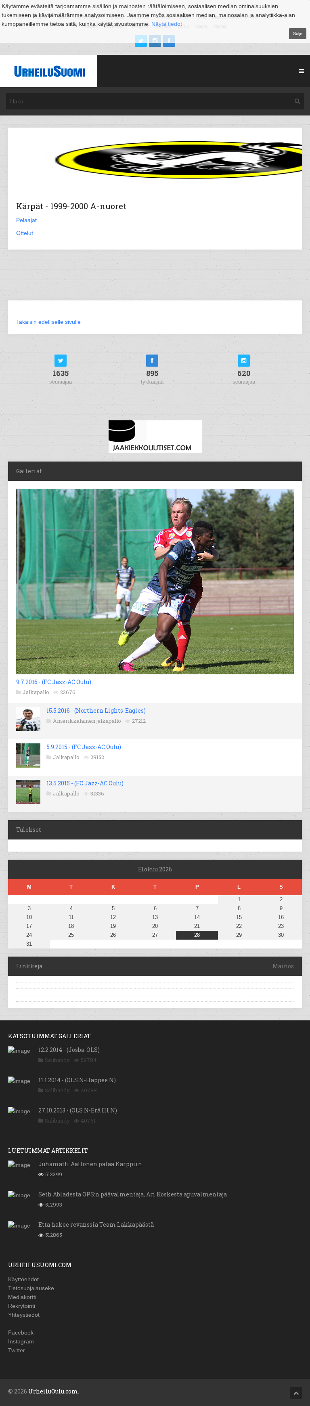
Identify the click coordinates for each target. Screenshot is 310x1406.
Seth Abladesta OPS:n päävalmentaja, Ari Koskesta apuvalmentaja (132, 1194)
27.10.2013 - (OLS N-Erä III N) (77, 1110)
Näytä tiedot (166, 24)
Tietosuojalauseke (31, 1288)
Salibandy (57, 1060)
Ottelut (24, 233)
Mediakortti (22, 1297)
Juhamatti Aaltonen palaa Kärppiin (90, 1164)
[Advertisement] (155, 280)
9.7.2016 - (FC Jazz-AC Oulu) (53, 682)
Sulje (297, 33)
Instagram (21, 1341)
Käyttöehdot (23, 1279)
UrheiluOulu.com (53, 1391)
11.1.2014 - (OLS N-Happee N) (77, 1080)
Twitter (16, 1350)
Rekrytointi (21, 1306)
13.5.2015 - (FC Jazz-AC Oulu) (85, 783)
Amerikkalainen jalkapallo (87, 720)
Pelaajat (26, 220)
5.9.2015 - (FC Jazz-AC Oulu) (83, 747)
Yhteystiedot (24, 1315)
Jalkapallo (36, 692)
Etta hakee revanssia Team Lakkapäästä (96, 1224)
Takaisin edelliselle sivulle (48, 322)
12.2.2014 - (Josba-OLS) (69, 1049)
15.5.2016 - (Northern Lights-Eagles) (96, 710)
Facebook (21, 1332)
